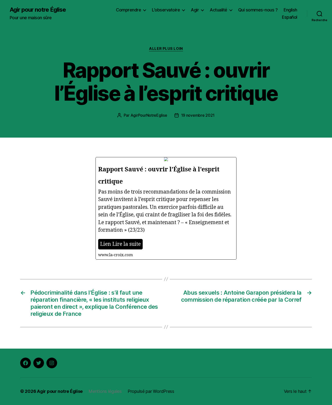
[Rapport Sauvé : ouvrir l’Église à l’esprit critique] (166, 208)
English (290, 9)
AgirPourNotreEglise (149, 115)
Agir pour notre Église (38, 10)
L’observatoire (166, 9)
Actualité (218, 9)
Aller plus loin (166, 48)
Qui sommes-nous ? (258, 9)
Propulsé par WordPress (151, 391)
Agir (195, 9)
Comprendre (128, 9)
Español (289, 17)
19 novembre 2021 (198, 115)
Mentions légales (105, 391)
